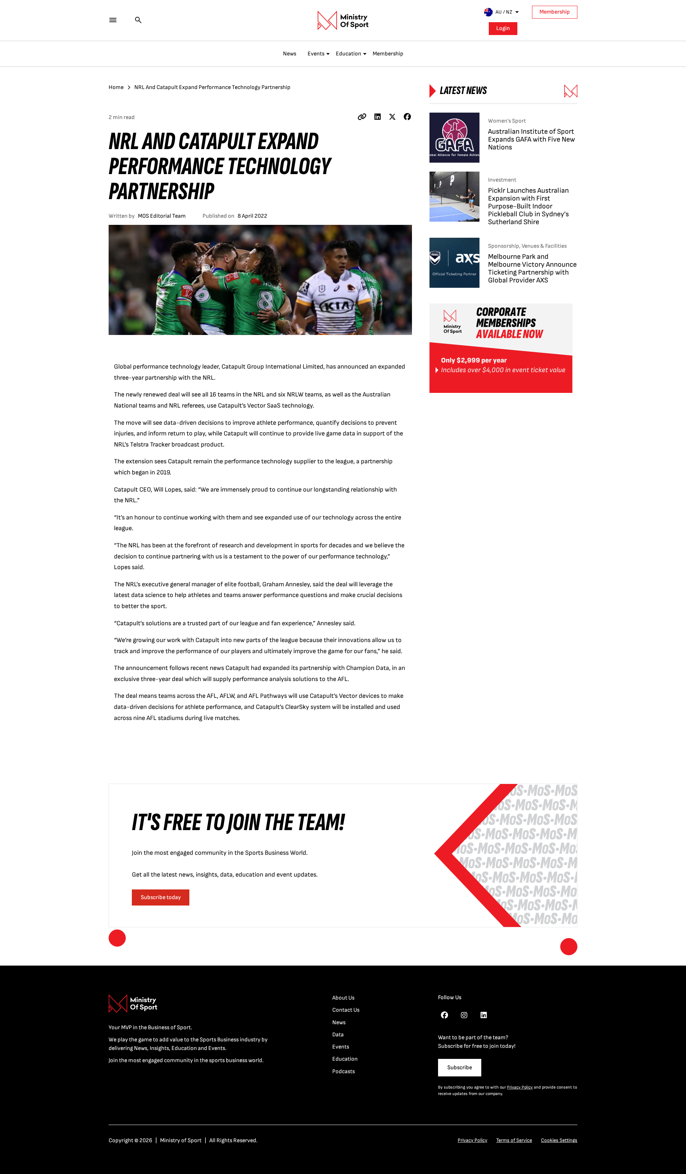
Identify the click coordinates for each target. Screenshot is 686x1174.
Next (568, 946)
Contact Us (345, 1010)
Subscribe (459, 1067)
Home (116, 87)
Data (338, 1034)
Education (348, 53)
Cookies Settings (559, 1140)
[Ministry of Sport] (343, 20)
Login (503, 28)
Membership (555, 12)
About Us (343, 998)
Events (316, 53)
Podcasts (343, 1071)
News (289, 53)
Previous (117, 938)
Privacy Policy (520, 1087)
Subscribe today (161, 897)
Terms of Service (514, 1140)
